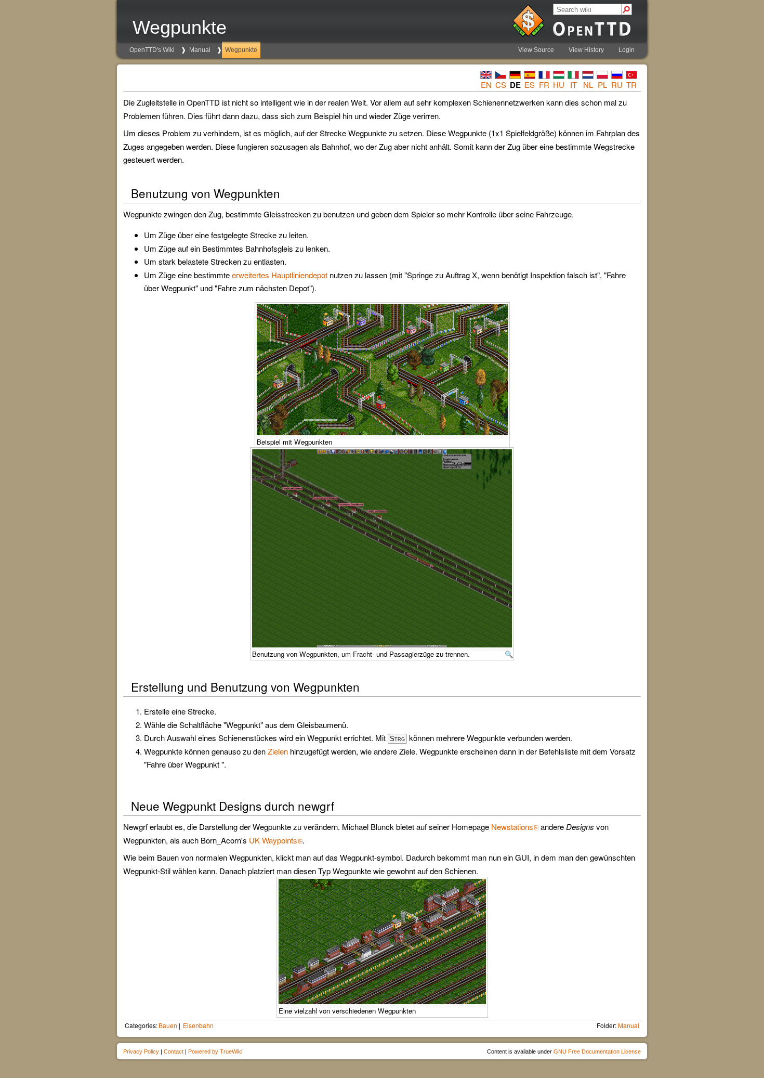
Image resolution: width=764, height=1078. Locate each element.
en (486, 84)
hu (558, 84)
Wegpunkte (241, 50)
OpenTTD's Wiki (152, 50)
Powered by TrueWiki (215, 1051)
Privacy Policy (141, 1051)
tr (631, 84)
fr (544, 84)
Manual (199, 50)
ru (617, 84)
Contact (173, 1051)
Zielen (278, 751)
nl (588, 84)
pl (602, 84)
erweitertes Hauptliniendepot (279, 274)
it (573, 84)
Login (626, 50)
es (529, 84)
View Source (536, 50)
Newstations (512, 826)
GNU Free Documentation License (597, 1051)
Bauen (168, 1025)
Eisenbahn (198, 1025)
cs (500, 84)
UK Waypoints (273, 840)
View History (586, 50)
